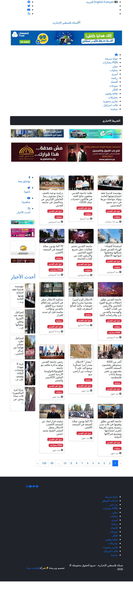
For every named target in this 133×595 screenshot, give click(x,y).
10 (64, 463)
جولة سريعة (111, 58)
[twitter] (29, 6)
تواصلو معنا (112, 13)
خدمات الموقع (110, 6)
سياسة (114, 109)
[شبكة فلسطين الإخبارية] (66, 21)
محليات (114, 70)
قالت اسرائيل (110, 105)
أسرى (114, 74)
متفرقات (113, 97)
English (98, 2)
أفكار (115, 89)
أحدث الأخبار (23, 276)
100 (44, 463)
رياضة (114, 78)
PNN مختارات (110, 62)
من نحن (113, 9)
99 (51, 463)
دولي (115, 66)
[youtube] (28, 9)
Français (109, 2)
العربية (89, 2)
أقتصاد (114, 82)
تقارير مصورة (110, 101)
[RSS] (29, 13)
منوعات (113, 85)
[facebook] (29, 2)
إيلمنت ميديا (32, 568)
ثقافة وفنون (111, 93)
